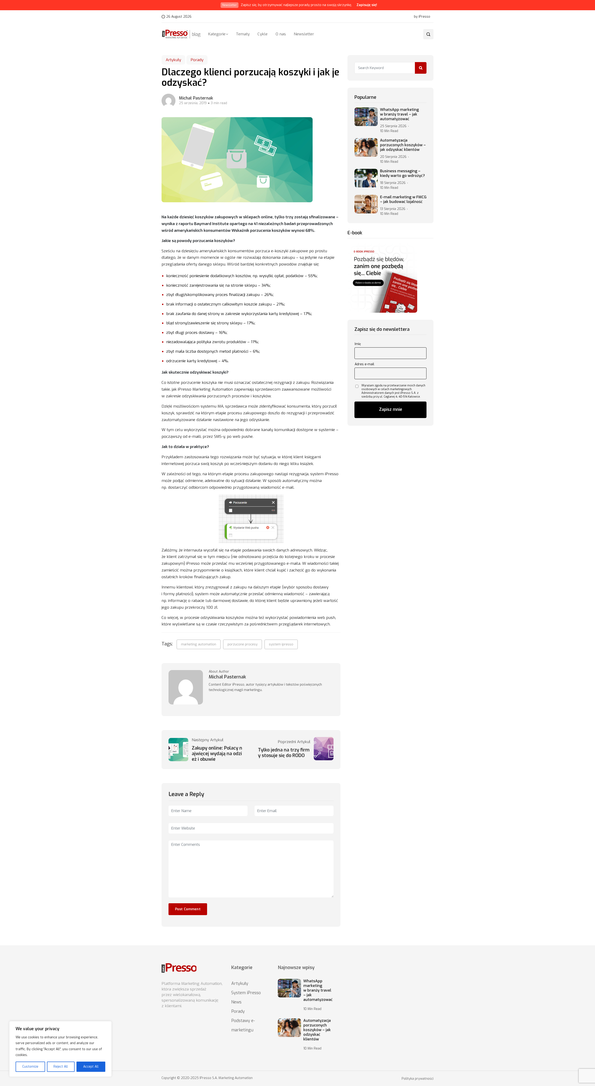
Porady (197, 60)
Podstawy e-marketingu (243, 1025)
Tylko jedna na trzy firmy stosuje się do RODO (284, 752)
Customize (30, 1066)
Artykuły (173, 60)
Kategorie (216, 34)
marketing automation (198, 644)
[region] (60, 1049)
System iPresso (246, 993)
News (236, 1002)
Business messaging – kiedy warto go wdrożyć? (402, 173)
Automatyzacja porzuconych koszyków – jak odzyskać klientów (403, 145)
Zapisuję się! (367, 5)
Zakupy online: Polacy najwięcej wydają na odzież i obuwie (217, 753)
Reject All (60, 1066)
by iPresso (422, 17)
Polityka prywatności (417, 1078)
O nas (281, 34)
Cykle (263, 34)
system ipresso (281, 644)
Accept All (91, 1066)
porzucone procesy (243, 644)
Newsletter (304, 34)
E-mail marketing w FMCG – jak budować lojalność (403, 199)
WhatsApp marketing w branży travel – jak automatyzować (399, 114)
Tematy (243, 34)
